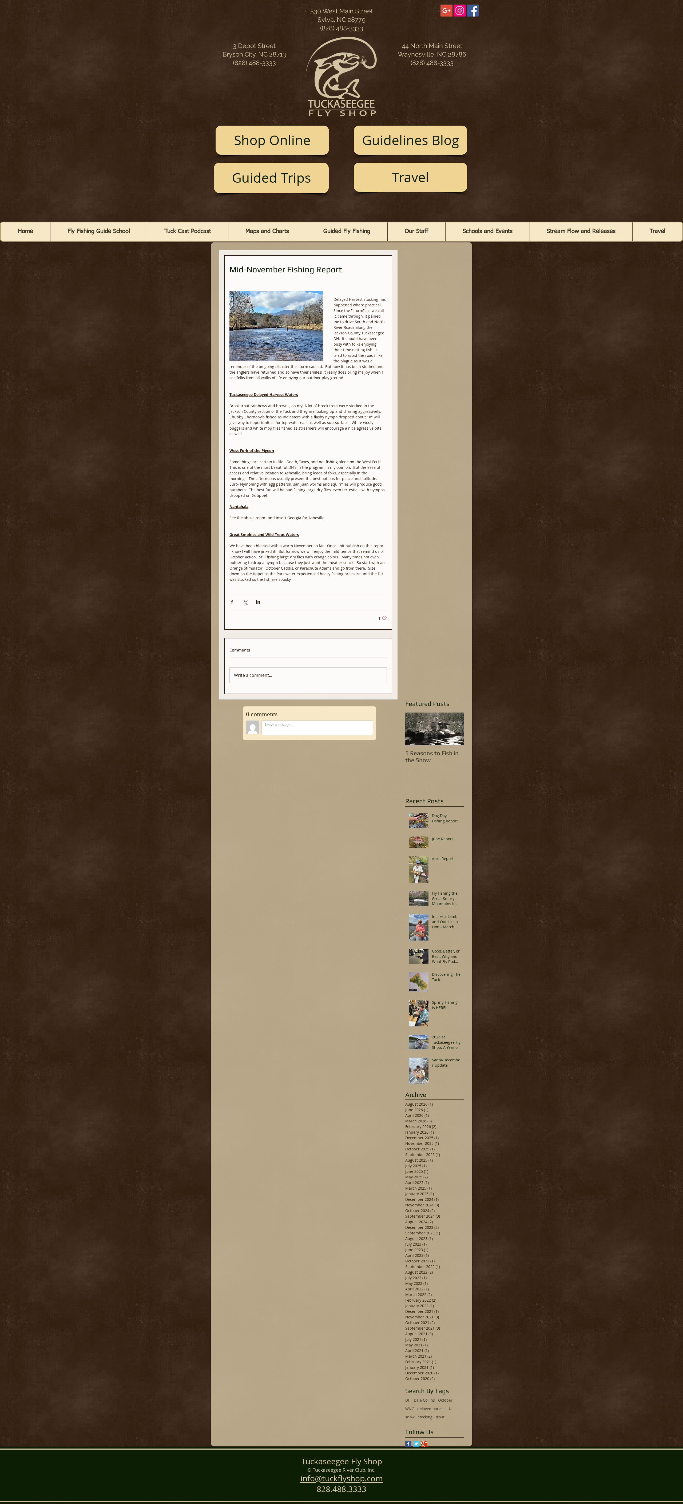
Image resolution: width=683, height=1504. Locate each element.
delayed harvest (431, 1408)
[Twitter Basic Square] (416, 1444)
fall (452, 1408)
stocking (425, 1416)
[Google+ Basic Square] (424, 1444)
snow (410, 1416)
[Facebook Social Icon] (473, 11)
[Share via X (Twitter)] (245, 602)
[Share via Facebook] (232, 602)
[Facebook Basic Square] (408, 1444)
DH (408, 1400)
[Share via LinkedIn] (258, 602)
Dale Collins (424, 1400)
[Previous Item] (413, 729)
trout (440, 1416)
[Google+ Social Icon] (446, 11)
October (445, 1400)
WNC (409, 1408)
